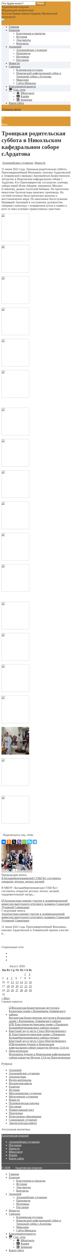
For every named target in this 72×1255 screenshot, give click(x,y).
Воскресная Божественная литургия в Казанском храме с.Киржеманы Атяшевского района (40, 1019)
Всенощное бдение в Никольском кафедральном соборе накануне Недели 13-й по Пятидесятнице (39, 1056)
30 (30, 990)
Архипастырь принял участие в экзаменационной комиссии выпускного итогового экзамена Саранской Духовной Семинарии (35, 917)
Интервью (22, 56)
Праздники (16, 1113)
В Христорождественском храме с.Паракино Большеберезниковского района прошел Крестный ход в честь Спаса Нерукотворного (37, 1038)
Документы (23, 40)
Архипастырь (17, 1076)
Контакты (22, 43)
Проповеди (23, 53)
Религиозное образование (25, 1116)
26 (12, 990)
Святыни (14, 66)
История (21, 36)
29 (25, 990)
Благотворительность (22, 86)
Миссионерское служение (25, 1093)
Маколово (22, 79)
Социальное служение (23, 1119)
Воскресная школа (20, 1083)
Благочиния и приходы (30, 33)
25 (8, 990)
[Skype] (29, 842)
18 (8, 986)
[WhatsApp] (24, 842)
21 (21, 986)
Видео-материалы (20, 1080)
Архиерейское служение (31, 50)
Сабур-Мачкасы (26, 83)
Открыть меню (11, 109)
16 (30, 982)
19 (12, 986)
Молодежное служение (23, 1096)
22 (25, 986)
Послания (22, 59)
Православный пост (21, 1109)
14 (21, 982)
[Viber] (19, 842)
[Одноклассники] (9, 842)
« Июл (5, 998)
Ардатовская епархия (14, 1135)
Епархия (14, 30)
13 (17, 982)
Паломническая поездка (24, 1103)
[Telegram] (34, 842)
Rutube (13, 1155)
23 (30, 986)
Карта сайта (16, 103)
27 (17, 990)
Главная (14, 26)
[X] (14, 842)
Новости (14, 63)
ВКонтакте (16, 1151)
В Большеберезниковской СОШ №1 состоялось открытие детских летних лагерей (31, 880)
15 (25, 982)
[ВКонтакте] (3, 842)
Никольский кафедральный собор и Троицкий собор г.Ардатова (38, 75)
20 (17, 986)
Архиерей (15, 46)
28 (21, 990)
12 (12, 982)
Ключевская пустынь (29, 69)
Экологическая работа (23, 1123)
